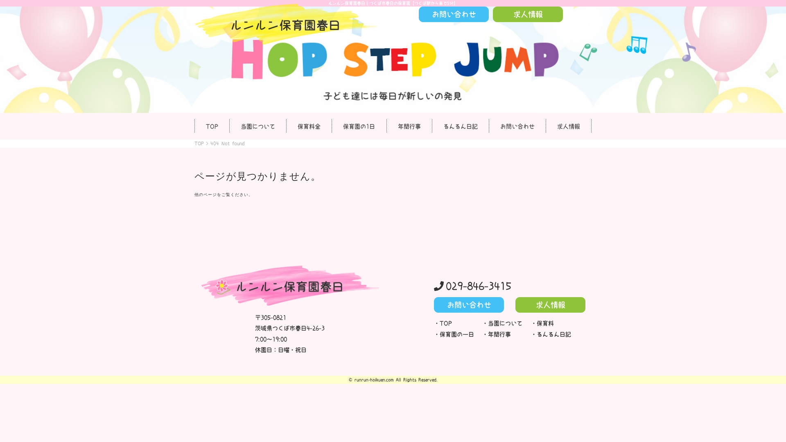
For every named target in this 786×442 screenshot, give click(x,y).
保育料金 (309, 126)
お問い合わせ (517, 126)
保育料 (545, 323)
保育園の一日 (457, 334)
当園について (258, 126)
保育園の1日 (359, 126)
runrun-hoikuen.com (374, 380)
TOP (212, 126)
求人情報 (568, 126)
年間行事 (409, 126)
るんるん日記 (460, 126)
